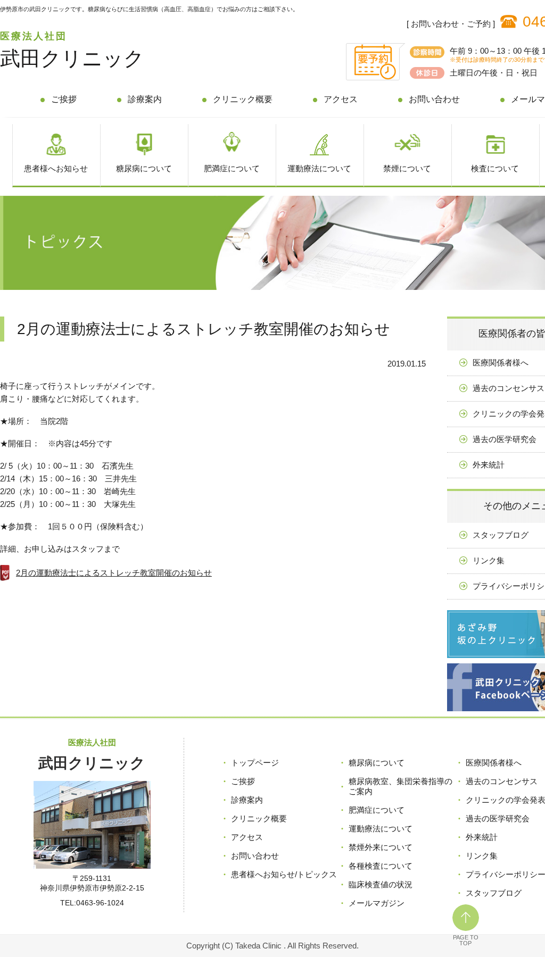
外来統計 (482, 837)
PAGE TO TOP (465, 940)
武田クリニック (72, 58)
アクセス (341, 99)
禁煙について (407, 168)
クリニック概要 (242, 99)
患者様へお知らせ (56, 168)
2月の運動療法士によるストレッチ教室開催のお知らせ (114, 572)
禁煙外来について (380, 847)
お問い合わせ (434, 99)
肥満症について (232, 168)
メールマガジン (376, 903)
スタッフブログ (494, 892)
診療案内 (145, 99)
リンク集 (482, 855)
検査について (495, 168)
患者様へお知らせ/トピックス (284, 874)
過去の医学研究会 (498, 818)
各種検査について (380, 865)
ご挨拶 (64, 99)
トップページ (255, 762)
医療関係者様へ (494, 762)
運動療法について (319, 168)
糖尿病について (144, 168)
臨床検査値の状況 (380, 884)
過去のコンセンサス (502, 781)
